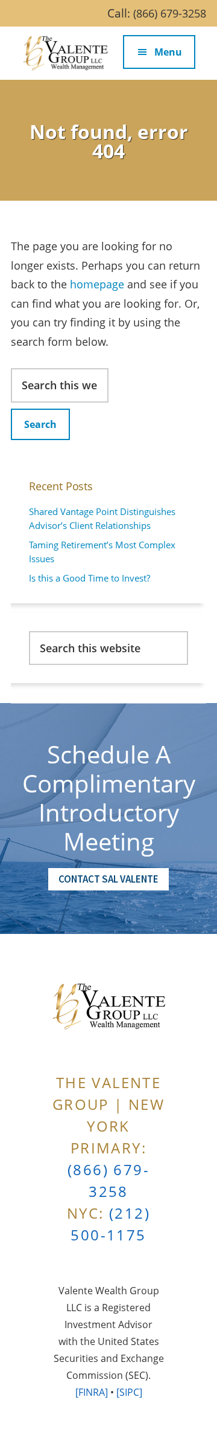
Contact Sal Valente (108, 879)
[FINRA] (91, 1392)
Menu (168, 52)
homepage (97, 284)
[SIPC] (129, 1392)
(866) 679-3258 (169, 13)
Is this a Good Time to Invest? (89, 578)
